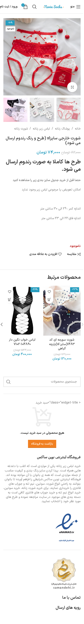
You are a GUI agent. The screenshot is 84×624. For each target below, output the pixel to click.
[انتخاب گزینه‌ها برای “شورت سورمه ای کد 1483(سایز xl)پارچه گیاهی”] (49, 300)
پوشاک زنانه (62, 128)
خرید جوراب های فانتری (40, 492)
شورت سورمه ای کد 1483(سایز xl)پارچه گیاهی (62, 344)
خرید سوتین (12, 488)
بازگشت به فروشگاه (42, 444)
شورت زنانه (21, 128)
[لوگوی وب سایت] (53, 6)
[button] (76, 56)
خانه (78, 128)
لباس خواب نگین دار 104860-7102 (22, 342)
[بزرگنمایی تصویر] (72, 87)
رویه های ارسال (68, 608)
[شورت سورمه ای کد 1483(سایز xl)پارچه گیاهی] (62, 311)
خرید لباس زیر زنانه (68, 466)
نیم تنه (62, 492)
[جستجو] (34, 6)
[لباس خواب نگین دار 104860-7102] (22, 311)
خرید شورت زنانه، (32, 488)
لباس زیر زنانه (41, 128)
